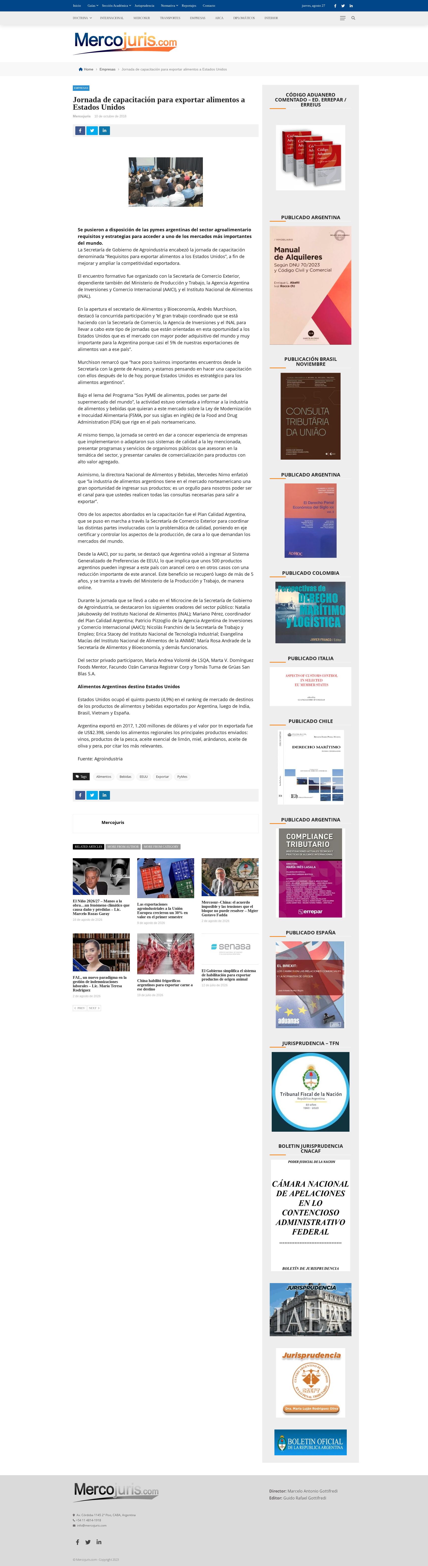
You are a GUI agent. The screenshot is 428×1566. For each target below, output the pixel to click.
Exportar (162, 776)
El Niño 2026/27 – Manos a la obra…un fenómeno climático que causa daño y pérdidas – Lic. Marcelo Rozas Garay (101, 907)
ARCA (219, 18)
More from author (123, 847)
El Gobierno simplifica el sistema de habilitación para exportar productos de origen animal (229, 975)
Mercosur (142, 18)
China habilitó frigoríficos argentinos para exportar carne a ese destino (165, 985)
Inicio (77, 5)
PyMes (182, 776)
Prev (81, 1008)
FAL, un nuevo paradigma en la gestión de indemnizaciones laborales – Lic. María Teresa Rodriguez (100, 983)
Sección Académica (115, 5)
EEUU (144, 776)
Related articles (88, 847)
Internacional (112, 18)
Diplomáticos (244, 18)
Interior (271, 18)
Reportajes (189, 5)
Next (92, 1008)
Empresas (197, 18)
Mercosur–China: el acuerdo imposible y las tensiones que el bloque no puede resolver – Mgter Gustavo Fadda (230, 908)
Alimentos (103, 776)
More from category (161, 847)
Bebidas (125, 776)
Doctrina (80, 18)
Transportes (170, 18)
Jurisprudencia (144, 5)
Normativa (168, 5)
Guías (91, 5)
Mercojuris (82, 116)
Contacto (209, 5)
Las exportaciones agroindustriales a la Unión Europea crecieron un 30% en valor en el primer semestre (162, 910)
